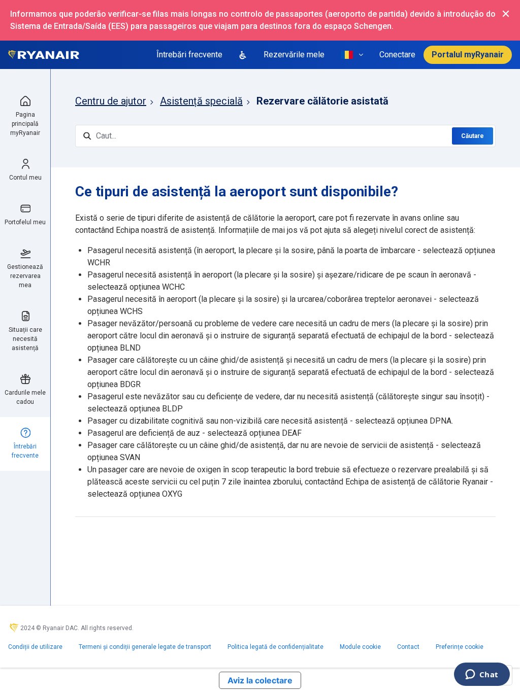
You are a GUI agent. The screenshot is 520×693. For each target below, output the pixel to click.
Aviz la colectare (260, 680)
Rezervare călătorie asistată (322, 101)
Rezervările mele (294, 54)
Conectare (397, 54)
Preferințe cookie (459, 646)
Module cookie (360, 646)
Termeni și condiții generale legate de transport (145, 646)
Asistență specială (201, 101)
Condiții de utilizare (35, 646)
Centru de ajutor (110, 101)
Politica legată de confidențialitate (275, 646)
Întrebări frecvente (189, 54)
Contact (408, 646)
